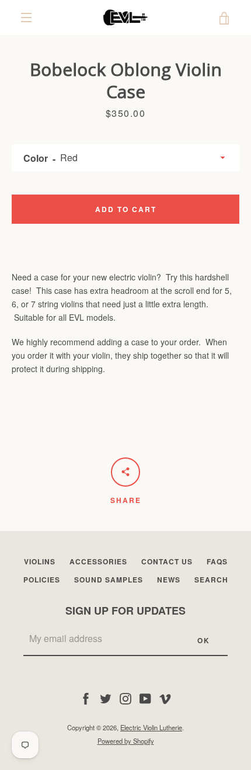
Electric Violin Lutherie (151, 727)
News (168, 579)
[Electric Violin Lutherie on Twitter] (105, 697)
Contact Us (167, 561)
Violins (39, 561)
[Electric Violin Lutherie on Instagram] (125, 697)
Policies (41, 579)
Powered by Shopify (125, 740)
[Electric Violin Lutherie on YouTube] (145, 697)
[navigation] (26, 17)
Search (211, 579)
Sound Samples (108, 579)
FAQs (217, 561)
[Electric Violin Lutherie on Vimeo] (165, 697)
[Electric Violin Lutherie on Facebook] (86, 697)
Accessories (98, 561)
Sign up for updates (125, 610)
